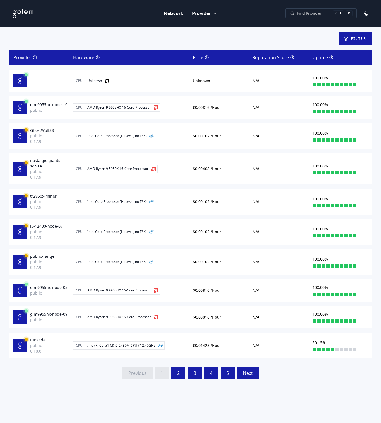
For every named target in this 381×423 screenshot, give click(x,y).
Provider (201, 13)
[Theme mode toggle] (366, 13)
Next (248, 373)
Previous (137, 373)
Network (173, 13)
